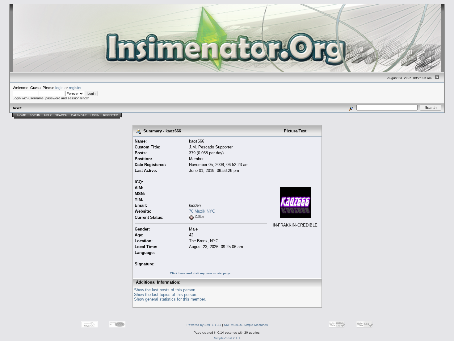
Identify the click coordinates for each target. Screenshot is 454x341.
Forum (35, 115)
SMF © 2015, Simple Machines (246, 324)
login (59, 88)
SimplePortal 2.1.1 (227, 338)
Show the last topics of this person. (165, 294)
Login (94, 115)
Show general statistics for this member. (170, 299)
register (75, 88)
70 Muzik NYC (202, 211)
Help (48, 115)
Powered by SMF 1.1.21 (204, 324)
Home (21, 115)
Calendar (79, 115)
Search (61, 115)
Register (110, 115)
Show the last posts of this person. (165, 290)
